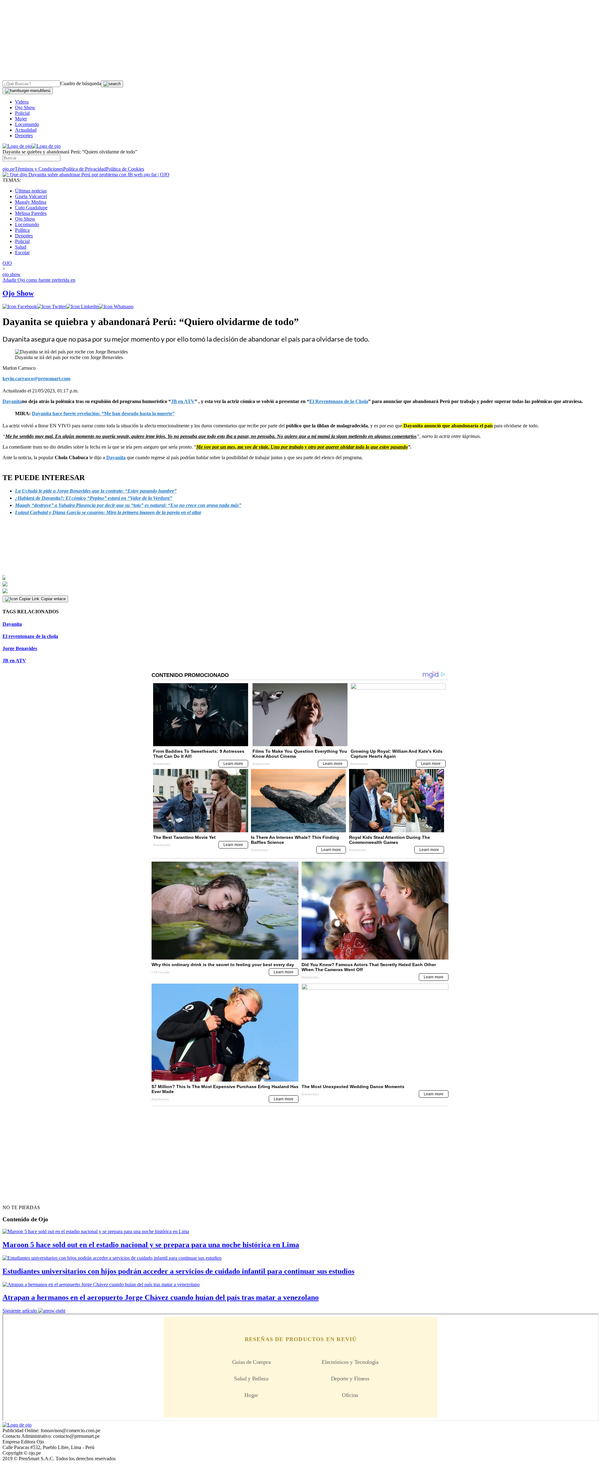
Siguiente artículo (19, 1310)
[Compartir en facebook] (19, 306)
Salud (20, 247)
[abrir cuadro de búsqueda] (112, 83)
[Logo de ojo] (17, 146)
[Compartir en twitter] (51, 306)
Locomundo (27, 124)
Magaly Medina (30, 202)
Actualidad (26, 130)
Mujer (21, 118)
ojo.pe (8, 169)
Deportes (24, 135)
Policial (22, 113)
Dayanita (116, 457)
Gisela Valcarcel (31, 196)
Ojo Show (25, 107)
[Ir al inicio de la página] (16, 1196)
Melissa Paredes (31, 213)
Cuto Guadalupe (31, 207)
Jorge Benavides (19, 648)
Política (22, 230)
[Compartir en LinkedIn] (82, 306)
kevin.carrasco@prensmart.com (36, 378)
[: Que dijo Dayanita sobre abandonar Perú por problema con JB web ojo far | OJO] (85, 174)
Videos (22, 102)
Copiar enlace (53, 598)
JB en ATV (14, 660)
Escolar (22, 252)
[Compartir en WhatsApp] (116, 306)
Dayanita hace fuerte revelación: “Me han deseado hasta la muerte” (103, 413)
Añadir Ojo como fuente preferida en (38, 280)
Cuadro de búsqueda (80, 83)
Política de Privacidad (84, 169)
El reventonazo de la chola (30, 636)
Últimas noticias (31, 190)
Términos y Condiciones (39, 169)
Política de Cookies (125, 169)
